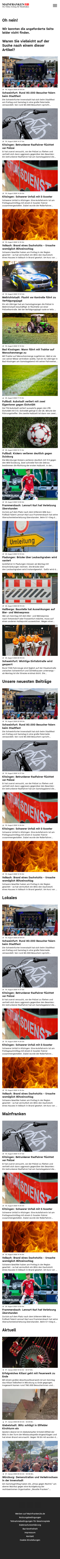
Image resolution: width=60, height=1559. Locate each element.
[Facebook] (22, 1505)
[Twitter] (30, 1505)
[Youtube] (38, 1505)
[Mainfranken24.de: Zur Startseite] (15, 5)
